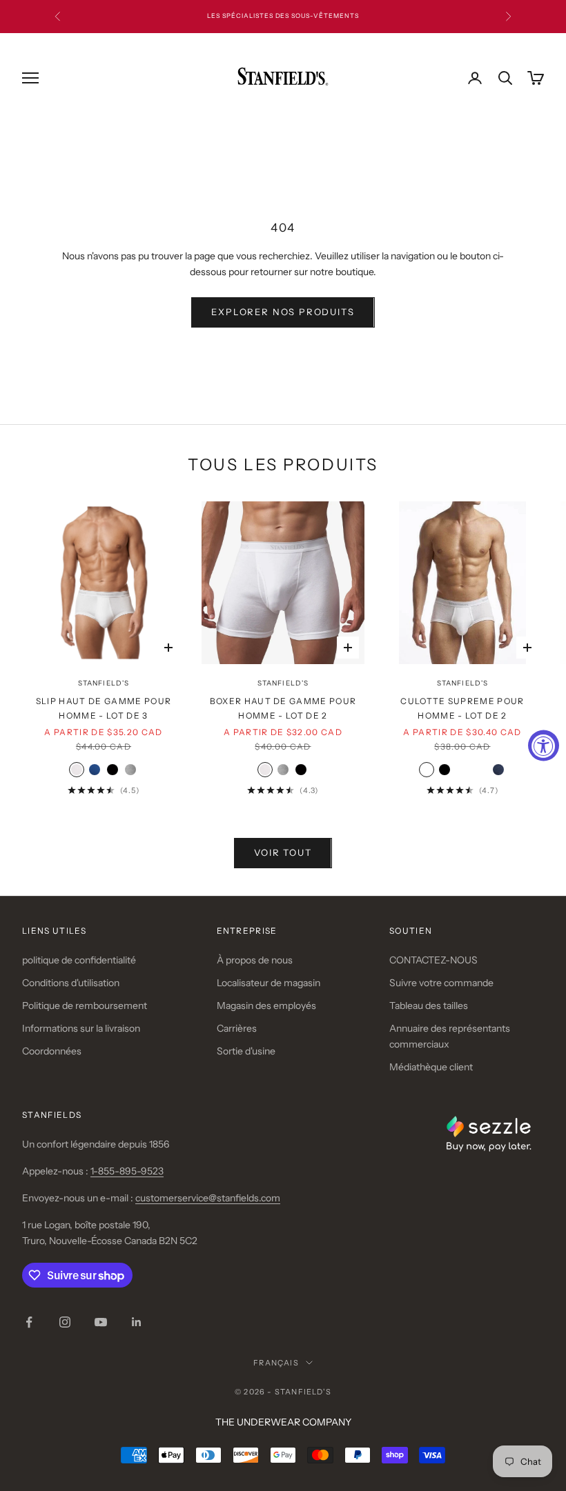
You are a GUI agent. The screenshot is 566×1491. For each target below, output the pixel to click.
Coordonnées (51, 1051)
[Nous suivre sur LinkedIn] (137, 1322)
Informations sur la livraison (81, 1028)
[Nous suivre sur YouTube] (101, 1322)
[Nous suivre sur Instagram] (65, 1322)
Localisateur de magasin (268, 983)
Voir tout (282, 852)
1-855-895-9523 (127, 1171)
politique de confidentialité (79, 960)
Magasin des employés (266, 1005)
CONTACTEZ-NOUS (433, 960)
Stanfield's (103, 683)
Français (276, 1363)
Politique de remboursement (84, 1005)
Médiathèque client (431, 1067)
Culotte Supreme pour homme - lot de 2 (462, 708)
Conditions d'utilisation (70, 983)
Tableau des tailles (428, 1005)
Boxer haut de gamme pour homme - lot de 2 (283, 708)
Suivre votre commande (441, 983)
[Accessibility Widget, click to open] (543, 745)
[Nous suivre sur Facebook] (29, 1322)
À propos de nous (255, 960)
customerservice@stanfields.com (207, 1198)
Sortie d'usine (246, 1051)
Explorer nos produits (282, 311)
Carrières (237, 1028)
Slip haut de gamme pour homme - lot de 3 (103, 708)
